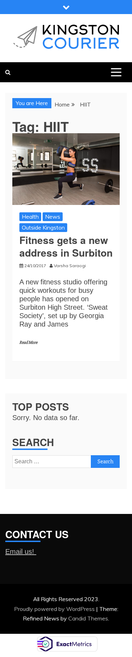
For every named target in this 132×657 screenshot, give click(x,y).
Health (30, 216)
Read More (28, 342)
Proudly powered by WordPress (55, 608)
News (52, 216)
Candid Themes (88, 618)
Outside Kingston (43, 227)
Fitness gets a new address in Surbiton (66, 246)
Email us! (20, 551)
